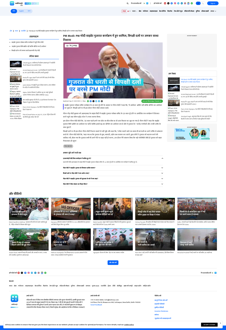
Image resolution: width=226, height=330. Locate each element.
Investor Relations (161, 311)
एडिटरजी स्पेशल (189, 11)
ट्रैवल (109, 286)
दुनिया (198, 11)
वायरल (88, 286)
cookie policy (129, 324)
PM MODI (68, 146)
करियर (157, 314)
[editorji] (14, 298)
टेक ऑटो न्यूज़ (178, 11)
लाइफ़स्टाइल (153, 11)
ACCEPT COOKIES (209, 324)
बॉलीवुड (119, 286)
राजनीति (23, 31)
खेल (140, 11)
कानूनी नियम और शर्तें (161, 300)
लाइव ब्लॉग (137, 286)
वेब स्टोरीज (162, 11)
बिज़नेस (169, 11)
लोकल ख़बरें (205, 11)
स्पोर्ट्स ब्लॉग (147, 286)
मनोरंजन (145, 11)
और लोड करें (113, 262)
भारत (16, 31)
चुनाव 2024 (95, 286)
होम (11, 31)
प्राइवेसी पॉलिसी (159, 304)
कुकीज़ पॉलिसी (159, 307)
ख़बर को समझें (128, 286)
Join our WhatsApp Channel (151, 101)
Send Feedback (96, 304)
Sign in (213, 3)
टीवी (114, 286)
